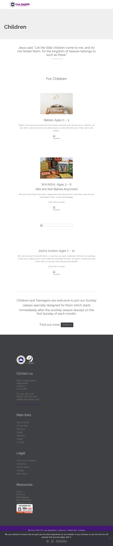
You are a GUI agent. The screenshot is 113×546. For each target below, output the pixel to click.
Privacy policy (61, 541)
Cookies (20, 470)
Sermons (21, 429)
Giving (19, 439)
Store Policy (22, 474)
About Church (23, 422)
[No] (109, 538)
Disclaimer (21, 464)
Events (20, 432)
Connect (20, 442)
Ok (48, 541)
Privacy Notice (23, 467)
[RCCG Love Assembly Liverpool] (58, 4)
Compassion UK (24, 503)
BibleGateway (23, 497)
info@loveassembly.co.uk (28, 399)
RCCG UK (21, 494)
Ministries (21, 436)
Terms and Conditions (26, 460)
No (52, 541)
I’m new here (22, 426)
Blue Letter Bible (24, 500)
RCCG (19, 492)
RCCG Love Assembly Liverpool (51, 530)
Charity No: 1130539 (76, 530)
